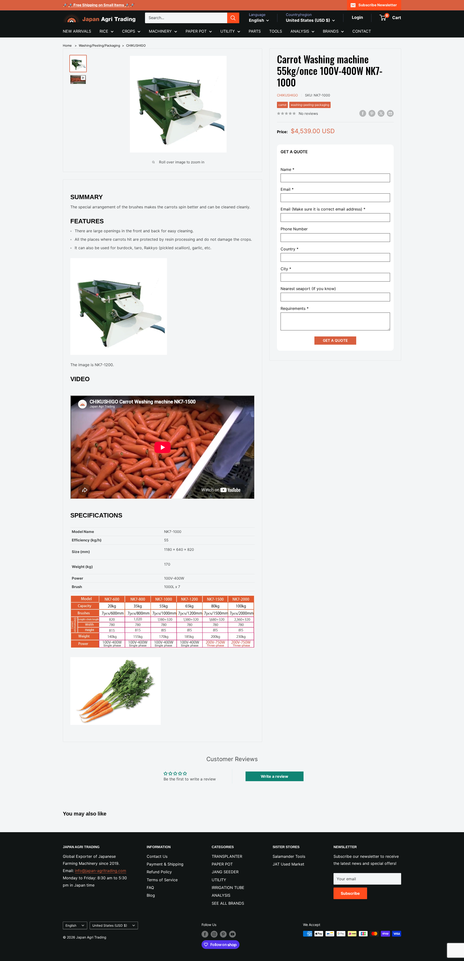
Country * (289, 249)
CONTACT (361, 31)
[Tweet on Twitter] (381, 113)
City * (286, 268)
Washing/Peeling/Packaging (99, 45)
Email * (287, 189)
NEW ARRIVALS (77, 31)
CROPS (128, 31)
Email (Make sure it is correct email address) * (323, 209)
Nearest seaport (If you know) (308, 288)
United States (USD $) (109, 925)
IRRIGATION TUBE (228, 887)
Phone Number (294, 229)
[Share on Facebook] (362, 113)
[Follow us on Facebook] (205, 934)
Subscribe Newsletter (377, 5)
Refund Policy (159, 871)
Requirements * (295, 308)
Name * (287, 169)
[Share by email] (390, 113)
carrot (282, 104)
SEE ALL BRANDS (228, 903)
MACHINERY (160, 31)
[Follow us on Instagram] (214, 934)
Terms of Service (162, 879)
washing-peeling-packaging (310, 104)
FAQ (150, 887)
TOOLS (275, 31)
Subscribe (350, 893)
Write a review (274, 776)
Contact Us (157, 856)
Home (67, 45)
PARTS (255, 31)
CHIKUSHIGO (136, 45)
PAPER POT (196, 31)
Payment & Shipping (165, 864)
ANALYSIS (299, 31)
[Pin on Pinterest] (372, 113)
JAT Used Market (288, 864)
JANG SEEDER (225, 871)
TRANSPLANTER (227, 856)
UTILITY (227, 31)
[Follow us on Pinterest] (223, 934)
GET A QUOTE (335, 340)
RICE (104, 31)
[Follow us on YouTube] (232, 934)
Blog (151, 895)
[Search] (233, 18)
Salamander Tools (289, 856)
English (70, 925)
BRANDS (331, 31)
